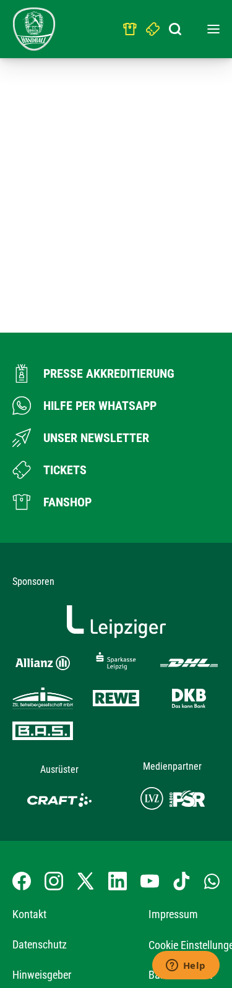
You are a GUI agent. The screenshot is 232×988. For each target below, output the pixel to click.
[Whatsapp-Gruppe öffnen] (212, 881)
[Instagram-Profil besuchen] (54, 881)
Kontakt (29, 914)
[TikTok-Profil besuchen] (181, 881)
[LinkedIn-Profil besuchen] (117, 881)
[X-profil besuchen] (85, 881)
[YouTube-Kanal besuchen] (149, 881)
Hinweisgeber (41, 974)
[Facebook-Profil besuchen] (21, 881)
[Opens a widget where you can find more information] (186, 966)
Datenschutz (39, 944)
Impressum (173, 914)
